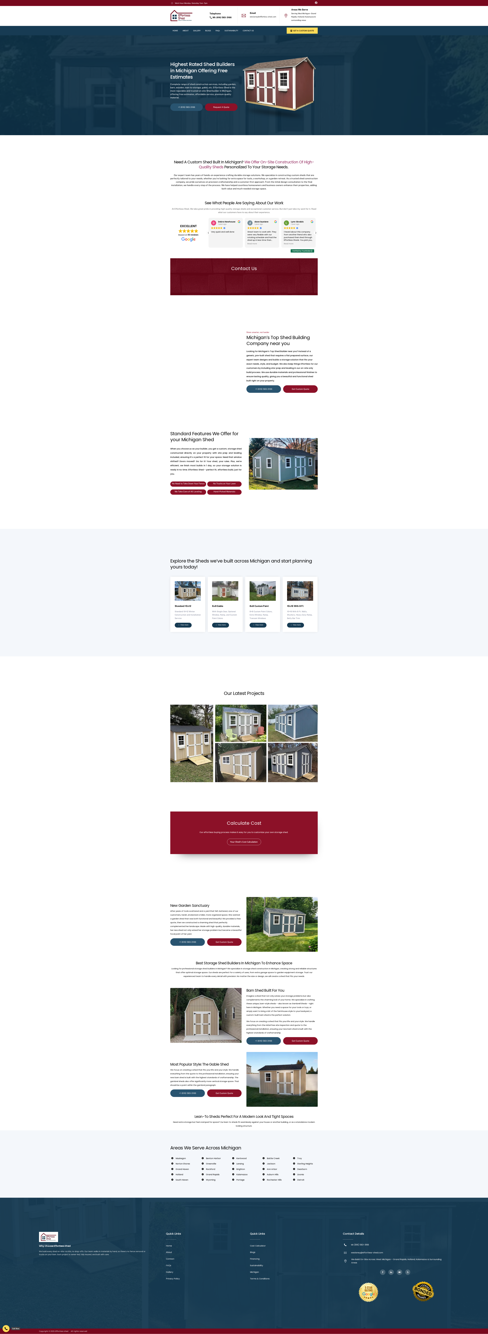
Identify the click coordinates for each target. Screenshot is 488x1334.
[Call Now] (6, 1328)
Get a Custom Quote (303, 30)
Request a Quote (221, 107)
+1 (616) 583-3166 (186, 107)
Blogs (252, 1252)
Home (169, 1245)
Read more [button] (216, 244)
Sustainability (256, 1265)
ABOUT (186, 30)
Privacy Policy (173, 1278)
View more (184, 625)
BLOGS (208, 30)
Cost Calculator (258, 1245)
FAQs (218, 30)
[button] (316, 233)
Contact (170, 1258)
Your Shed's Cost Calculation (244, 841)
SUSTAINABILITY (231, 30)
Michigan (254, 1272)
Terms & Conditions (260, 1278)
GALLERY (197, 30)
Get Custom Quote (300, 389)
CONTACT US (248, 30)
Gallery (169, 1272)
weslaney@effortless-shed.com (263, 16)
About (169, 1252)
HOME (175, 30)
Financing (255, 1258)
